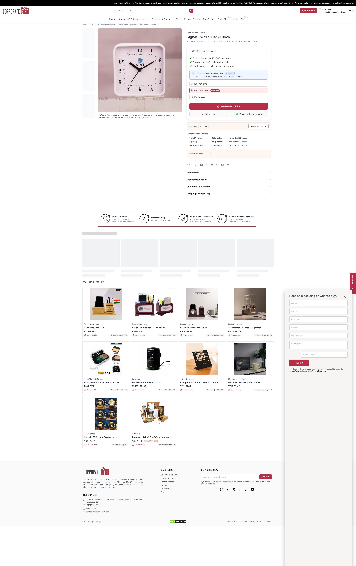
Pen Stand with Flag (94, 327)
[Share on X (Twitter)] (201, 165)
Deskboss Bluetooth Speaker (147, 382)
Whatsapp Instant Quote (251, 114)
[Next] (174, 73)
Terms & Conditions (319, 371)
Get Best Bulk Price (230, 106)
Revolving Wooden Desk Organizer (149, 327)
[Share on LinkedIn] (212, 165)
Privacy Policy (294, 371)
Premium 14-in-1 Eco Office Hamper (150, 437)
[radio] (208, 153)
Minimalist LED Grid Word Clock (244, 382)
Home (84, 25)
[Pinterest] (246, 489)
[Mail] (222, 165)
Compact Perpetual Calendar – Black (199, 382)
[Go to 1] (88, 43)
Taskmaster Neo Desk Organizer (244, 327)
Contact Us (352, 280)
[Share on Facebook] (207, 165)
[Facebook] (227, 489)
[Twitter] (234, 489)
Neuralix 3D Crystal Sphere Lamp (100, 437)
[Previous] (105, 73)
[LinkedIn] (240, 489)
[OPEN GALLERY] (140, 70)
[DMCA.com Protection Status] (178, 521)
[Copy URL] (228, 165)
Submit (299, 362)
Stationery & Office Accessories (102, 25)
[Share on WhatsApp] (196, 165)
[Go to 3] (88, 109)
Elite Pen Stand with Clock (193, 327)
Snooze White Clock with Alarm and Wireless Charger (102, 382)
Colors (200, 154)
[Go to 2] (88, 76)
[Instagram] (221, 489)
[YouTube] (252, 489)
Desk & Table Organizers (127, 25)
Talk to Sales (210, 114)
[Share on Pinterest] (217, 165)
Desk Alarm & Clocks (147, 25)
